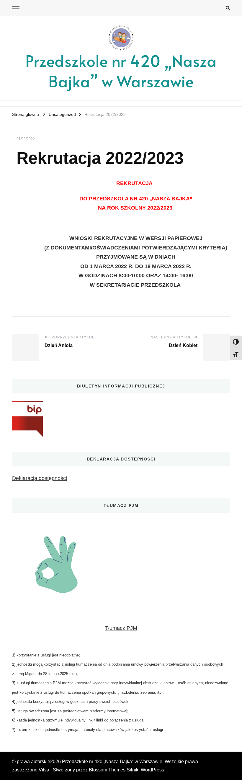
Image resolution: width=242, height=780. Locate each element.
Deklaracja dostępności (39, 478)
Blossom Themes (107, 769)
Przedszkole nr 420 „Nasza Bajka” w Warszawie (121, 71)
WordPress (152, 769)
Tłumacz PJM (121, 628)
